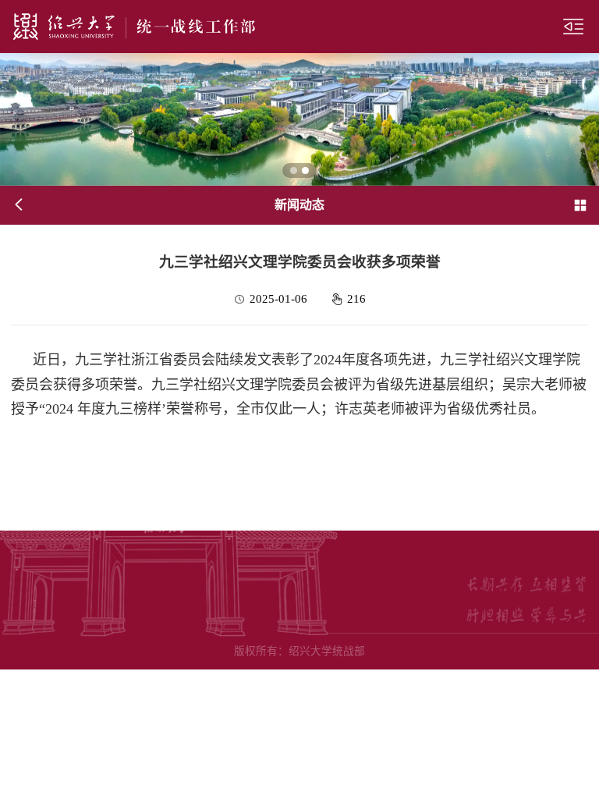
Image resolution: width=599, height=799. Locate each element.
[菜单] (573, 26)
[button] (293, 170)
